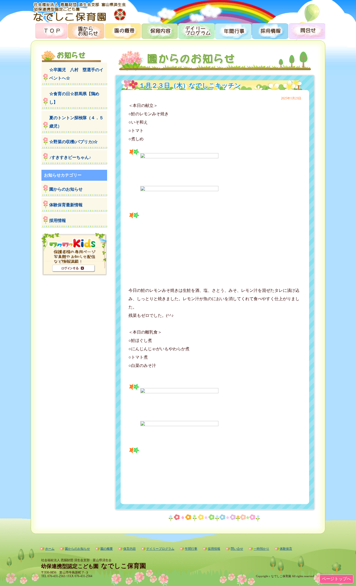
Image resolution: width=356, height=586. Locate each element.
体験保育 (286, 549)
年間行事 (232, 30)
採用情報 (269, 30)
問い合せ (237, 549)
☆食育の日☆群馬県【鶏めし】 (74, 98)
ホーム (49, 549)
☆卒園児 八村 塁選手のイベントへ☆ (76, 74)
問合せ (306, 30)
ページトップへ (336, 579)
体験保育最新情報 (66, 205)
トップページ (49, 30)
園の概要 (122, 30)
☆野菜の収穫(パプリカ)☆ (73, 142)
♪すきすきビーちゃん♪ (70, 157)
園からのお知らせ (85, 30)
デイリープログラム (196, 30)
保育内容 (159, 30)
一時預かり (261, 549)
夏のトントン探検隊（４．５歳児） (76, 122)
